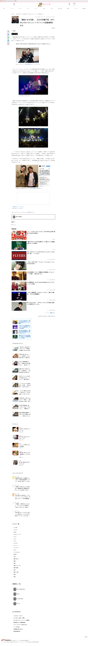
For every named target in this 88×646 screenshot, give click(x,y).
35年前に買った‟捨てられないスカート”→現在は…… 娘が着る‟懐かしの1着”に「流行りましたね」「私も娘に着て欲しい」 (25, 401)
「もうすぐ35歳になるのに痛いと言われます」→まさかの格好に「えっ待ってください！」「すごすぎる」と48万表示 (24, 394)
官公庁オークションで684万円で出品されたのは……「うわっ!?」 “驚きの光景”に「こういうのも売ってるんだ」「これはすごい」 (24, 379)
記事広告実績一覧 (16, 631)
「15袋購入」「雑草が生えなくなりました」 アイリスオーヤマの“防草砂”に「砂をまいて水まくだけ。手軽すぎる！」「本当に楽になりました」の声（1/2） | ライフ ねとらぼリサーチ (22, 507)
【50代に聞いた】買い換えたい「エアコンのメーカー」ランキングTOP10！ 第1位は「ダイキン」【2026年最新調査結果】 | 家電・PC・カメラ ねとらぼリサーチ (22, 498)
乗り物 (15, 554)
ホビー (15, 549)
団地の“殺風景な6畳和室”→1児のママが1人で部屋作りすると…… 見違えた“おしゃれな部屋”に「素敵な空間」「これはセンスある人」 (25, 416)
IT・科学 (15, 527)
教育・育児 (60, 8)
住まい (52, 8)
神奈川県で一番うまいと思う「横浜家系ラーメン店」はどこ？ (24, 454)
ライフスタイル (17, 552)
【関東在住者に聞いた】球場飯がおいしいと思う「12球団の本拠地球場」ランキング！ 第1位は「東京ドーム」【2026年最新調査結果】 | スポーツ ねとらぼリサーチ (22, 481)
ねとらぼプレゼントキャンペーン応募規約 (20, 620)
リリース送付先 (15, 626)
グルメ (36, 8)
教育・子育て (16, 572)
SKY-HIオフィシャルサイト (18, 208)
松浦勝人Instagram (36, 188)
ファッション (16, 547)
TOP (4, 8)
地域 (44, 8)
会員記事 (84, 8)
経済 (14, 574)
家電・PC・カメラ (17, 565)
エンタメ (20, 8)
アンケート (15, 424)
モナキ (18, 603)
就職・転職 (16, 567)
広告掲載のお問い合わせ (17, 629)
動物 (68, 8)
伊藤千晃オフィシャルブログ (32, 64)
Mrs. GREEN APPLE (21, 589)
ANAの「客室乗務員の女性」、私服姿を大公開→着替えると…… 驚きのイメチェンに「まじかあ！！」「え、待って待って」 (24, 365)
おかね (15, 532)
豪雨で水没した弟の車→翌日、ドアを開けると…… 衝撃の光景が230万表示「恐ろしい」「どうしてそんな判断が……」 (24, 372)
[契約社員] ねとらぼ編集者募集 (18, 622)
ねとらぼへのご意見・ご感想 (18, 617)
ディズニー (16, 543)
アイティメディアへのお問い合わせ (19, 624)
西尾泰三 (53, 28)
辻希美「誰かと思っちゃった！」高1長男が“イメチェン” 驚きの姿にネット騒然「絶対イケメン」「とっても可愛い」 (25, 357)
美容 (14, 576)
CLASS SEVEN (20, 598)
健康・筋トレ (16, 558)
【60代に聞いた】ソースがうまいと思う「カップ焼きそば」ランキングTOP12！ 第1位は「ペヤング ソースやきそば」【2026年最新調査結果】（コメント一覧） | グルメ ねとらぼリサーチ (23, 515)
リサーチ (76, 8)
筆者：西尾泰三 (19, 216)
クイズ (28, 8)
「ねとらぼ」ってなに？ (17, 615)
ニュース (12, 8)
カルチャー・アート (17, 534)
